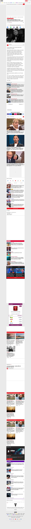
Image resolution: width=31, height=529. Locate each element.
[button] (23, 22)
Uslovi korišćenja (18, 517)
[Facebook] (10, 114)
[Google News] (23, 114)
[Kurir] (1, 1)
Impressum (14, 516)
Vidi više (15, 509)
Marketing (9, 516)
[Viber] (8, 114)
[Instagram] (15, 114)
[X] (13, 114)
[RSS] (20, 181)
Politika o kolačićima (18, 516)
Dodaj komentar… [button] (11, 368)
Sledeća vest (21, 104)
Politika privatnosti (13, 517)
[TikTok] (20, 114)
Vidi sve (15, 277)
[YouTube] (18, 114)
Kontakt (12, 516)
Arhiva (22, 516)
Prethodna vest (10, 104)
